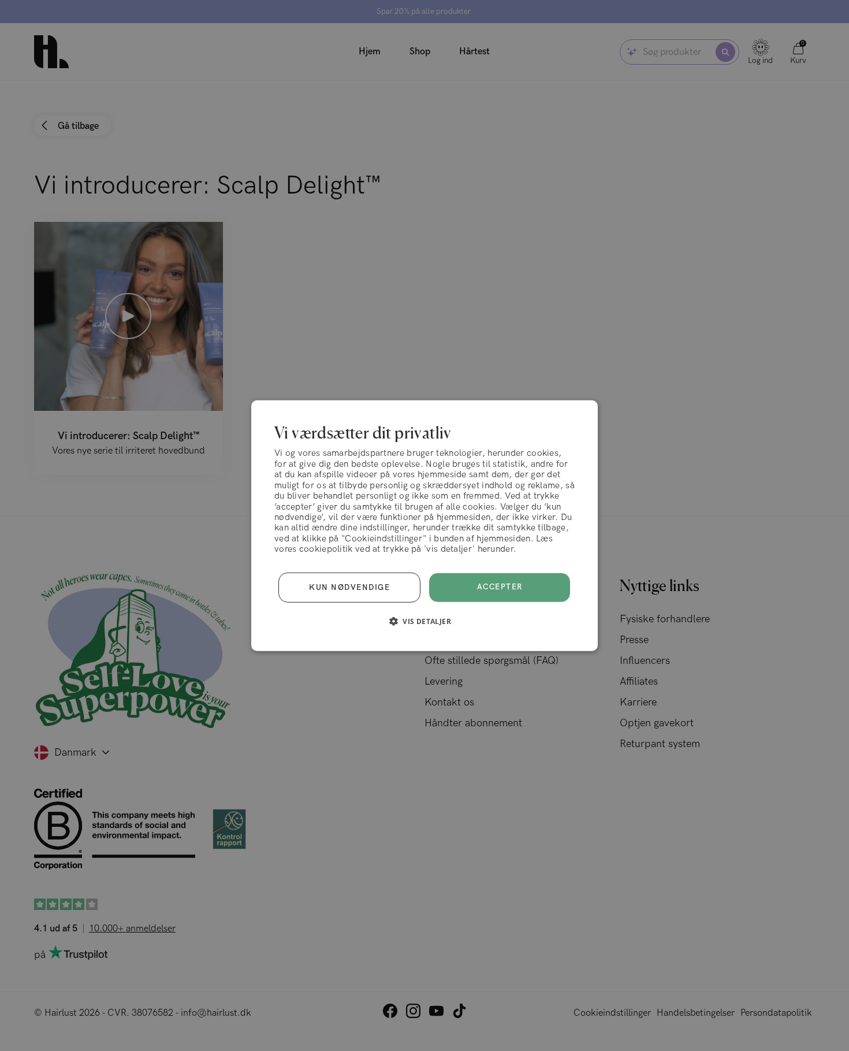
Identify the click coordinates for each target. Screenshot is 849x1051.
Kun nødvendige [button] (349, 587)
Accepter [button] (500, 587)
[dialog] (424, 525)
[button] (424, 621)
